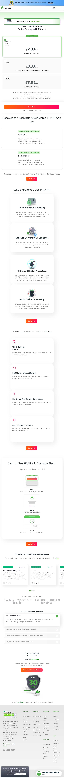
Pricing (25, 722)
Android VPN (36, 725)
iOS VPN (35, 727)
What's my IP (46, 744)
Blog (24, 737)
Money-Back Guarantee (56, 730)
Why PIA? (25, 719)
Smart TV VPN (37, 735)
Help (54, 736)
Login (24, 740)
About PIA (56, 716)
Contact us (56, 743)
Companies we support (56, 720)
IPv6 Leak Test (45, 757)
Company (56, 712)
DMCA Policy (56, 755)
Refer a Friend (45, 717)
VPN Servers (26, 727)
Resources (46, 740)
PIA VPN (25, 712)
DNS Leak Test (45, 748)
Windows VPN (37, 716)
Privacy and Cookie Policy (56, 752)
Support (55, 741)
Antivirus (25, 735)
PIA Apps (35, 712)
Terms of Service (20, 702)
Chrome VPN (36, 730)
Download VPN (26, 731)
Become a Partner (45, 727)
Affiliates (45, 721)
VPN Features (27, 725)
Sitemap (55, 724)
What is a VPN (27, 716)
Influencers (46, 724)
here (57, 558)
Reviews (55, 726)
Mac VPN (35, 719)
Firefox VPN (36, 733)
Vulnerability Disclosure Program (46, 733)
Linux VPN (36, 722)
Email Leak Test (46, 753)
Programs (46, 712)
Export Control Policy (55, 760)
